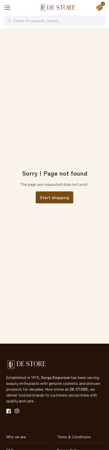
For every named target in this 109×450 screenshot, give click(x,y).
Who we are (16, 436)
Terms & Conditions (74, 436)
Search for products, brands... (36, 20)
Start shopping (54, 197)
